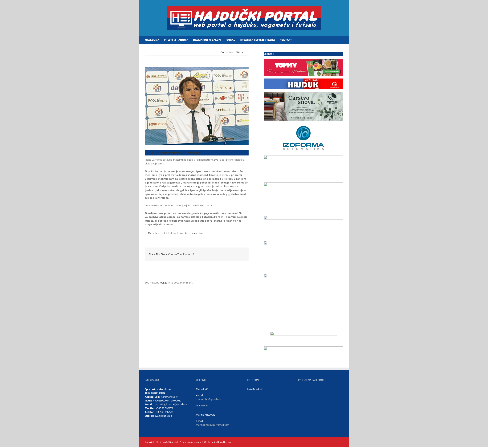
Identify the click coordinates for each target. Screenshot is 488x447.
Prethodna (227, 52)
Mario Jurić (154, 233)
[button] (298, 40)
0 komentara (196, 233)
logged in (165, 282)
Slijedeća (241, 52)
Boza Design (224, 442)
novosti (183, 233)
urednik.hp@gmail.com (209, 399)
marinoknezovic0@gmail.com (212, 424)
